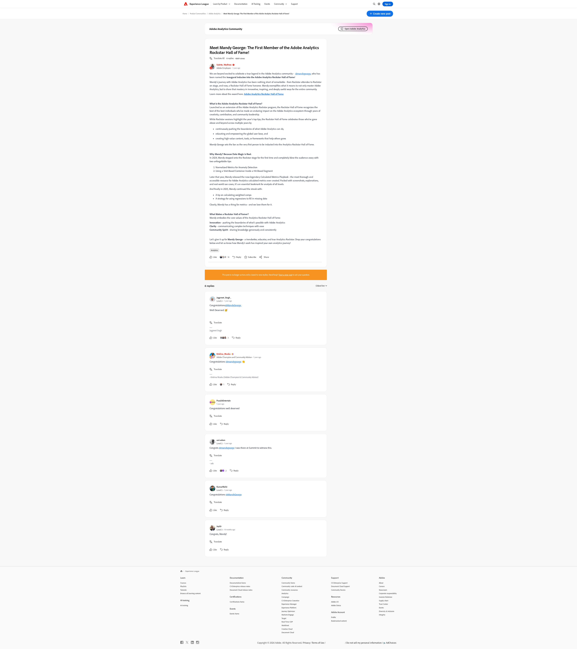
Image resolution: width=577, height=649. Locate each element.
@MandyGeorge (233, 305)
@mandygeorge (303, 73)
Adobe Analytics (215, 13)
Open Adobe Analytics (355, 28)
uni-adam (221, 440)
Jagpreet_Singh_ (224, 297)
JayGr (219, 526)
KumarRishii (222, 486)
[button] (380, 14)
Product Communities (198, 13)
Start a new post (285, 274)
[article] (265, 318)
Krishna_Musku (223, 354)
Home (185, 13)
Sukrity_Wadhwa (224, 64)
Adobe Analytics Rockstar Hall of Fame (264, 94)
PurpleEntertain (224, 400)
